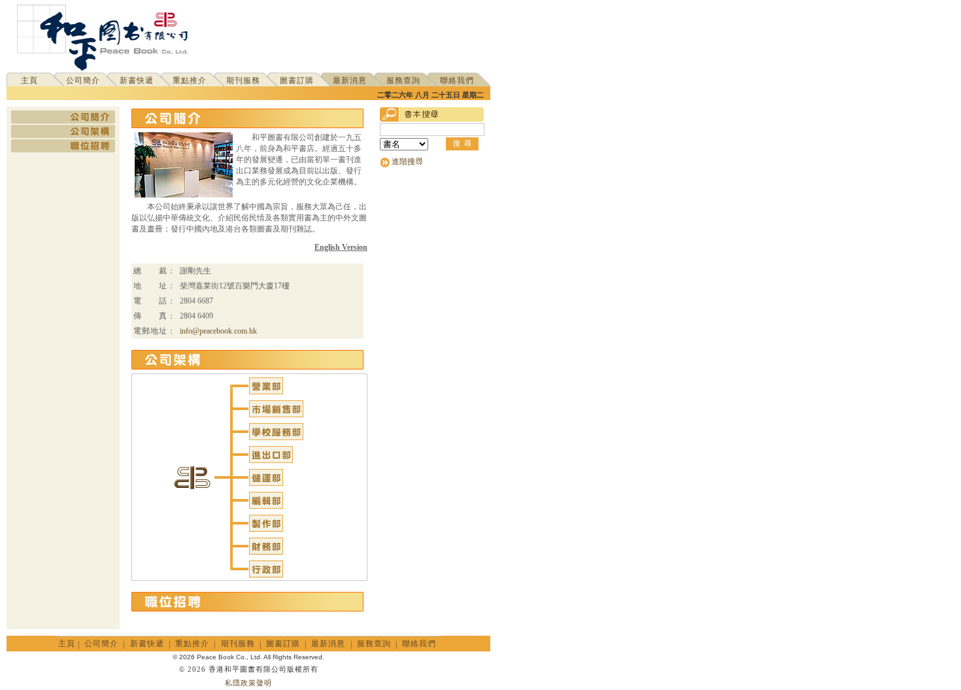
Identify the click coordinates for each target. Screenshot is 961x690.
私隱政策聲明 (248, 683)
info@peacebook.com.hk (218, 331)
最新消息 (350, 80)
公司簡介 (83, 80)
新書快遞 (137, 80)
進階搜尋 (407, 161)
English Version (340, 247)
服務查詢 (403, 80)
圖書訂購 (297, 80)
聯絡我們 (457, 80)
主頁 (29, 80)
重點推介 (190, 80)
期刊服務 (243, 80)
